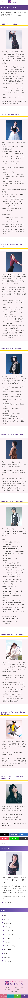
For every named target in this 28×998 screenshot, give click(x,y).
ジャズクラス (9, 930)
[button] (23, 838)
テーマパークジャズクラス (12, 938)
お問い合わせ (7, 961)
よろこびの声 (7, 949)
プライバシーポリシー (20, 987)
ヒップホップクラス (11, 934)
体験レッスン (7, 957)
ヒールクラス (9, 942)
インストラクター (9, 919)
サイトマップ (20, 989)
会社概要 (7, 989)
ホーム (6, 915)
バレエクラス (9, 927)
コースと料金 (7, 923)
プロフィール (7, 902)
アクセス (6, 953)
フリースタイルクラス (11, 946)
